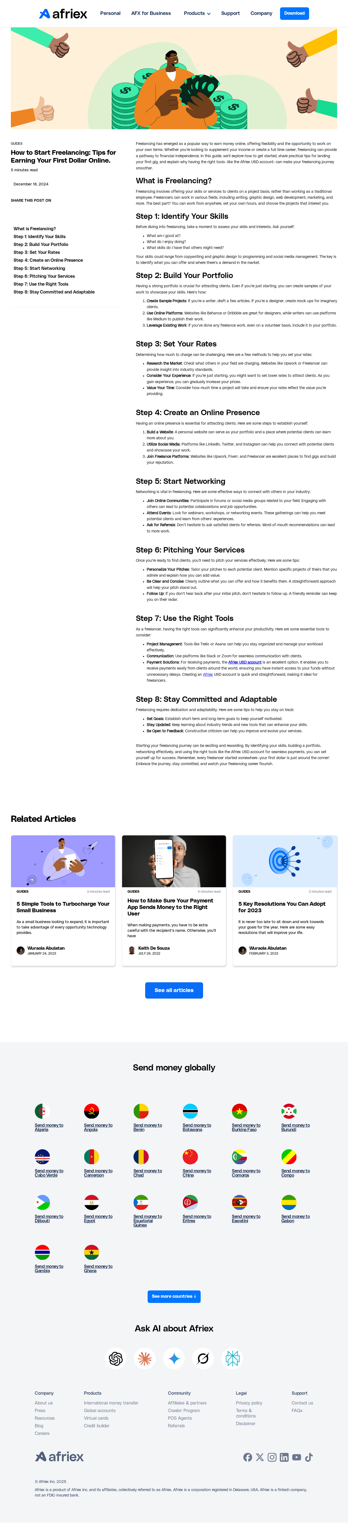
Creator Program (184, 1411)
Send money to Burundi (295, 1127)
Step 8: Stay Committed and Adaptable (54, 292)
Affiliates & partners (187, 1403)
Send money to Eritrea (197, 1218)
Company (261, 13)
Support (230, 13)
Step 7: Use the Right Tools (41, 284)
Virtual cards (96, 1418)
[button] (197, 14)
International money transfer (111, 1403)
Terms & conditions (246, 1413)
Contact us (302, 1403)
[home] (63, 14)
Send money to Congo (295, 1173)
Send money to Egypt (98, 1218)
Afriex (208, 675)
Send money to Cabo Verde (49, 1173)
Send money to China (197, 1173)
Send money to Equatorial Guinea (147, 1220)
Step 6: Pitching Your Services (44, 276)
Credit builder (97, 1426)
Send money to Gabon (295, 1218)
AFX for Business (151, 13)
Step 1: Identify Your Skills (40, 237)
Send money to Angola (98, 1127)
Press (40, 1411)
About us (44, 1403)
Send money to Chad (147, 1173)
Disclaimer (246, 1424)
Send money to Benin (147, 1127)
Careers (42, 1433)
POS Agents (180, 1418)
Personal (110, 13)
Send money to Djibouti (49, 1218)
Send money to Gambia (49, 1268)
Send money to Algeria (49, 1127)
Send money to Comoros (246, 1173)
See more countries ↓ (174, 1296)
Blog (39, 1426)
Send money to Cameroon (98, 1173)
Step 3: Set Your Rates (37, 252)
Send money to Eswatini (246, 1218)
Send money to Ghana (98, 1268)
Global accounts (100, 1411)
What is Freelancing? (35, 229)
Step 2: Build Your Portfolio (41, 244)
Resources (45, 1418)
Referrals (176, 1426)
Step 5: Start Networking (39, 268)
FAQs (297, 1411)
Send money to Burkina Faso (246, 1127)
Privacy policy (249, 1403)
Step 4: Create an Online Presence (48, 260)
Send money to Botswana (197, 1127)
